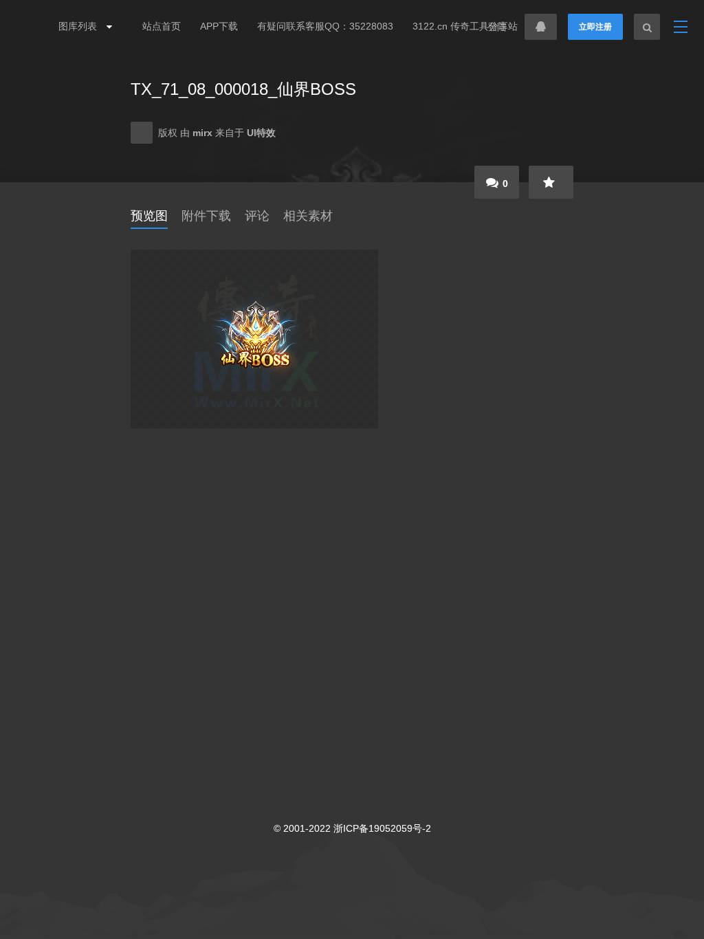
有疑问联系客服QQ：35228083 (325, 26)
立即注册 (595, 27)
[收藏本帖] (551, 182)
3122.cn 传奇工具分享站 (465, 26)
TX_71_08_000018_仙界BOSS (243, 89)
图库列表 (79, 26)
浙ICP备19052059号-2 (382, 828)
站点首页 (161, 26)
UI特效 (261, 132)
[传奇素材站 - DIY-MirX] (29, 27)
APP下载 (219, 26)
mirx (203, 132)
